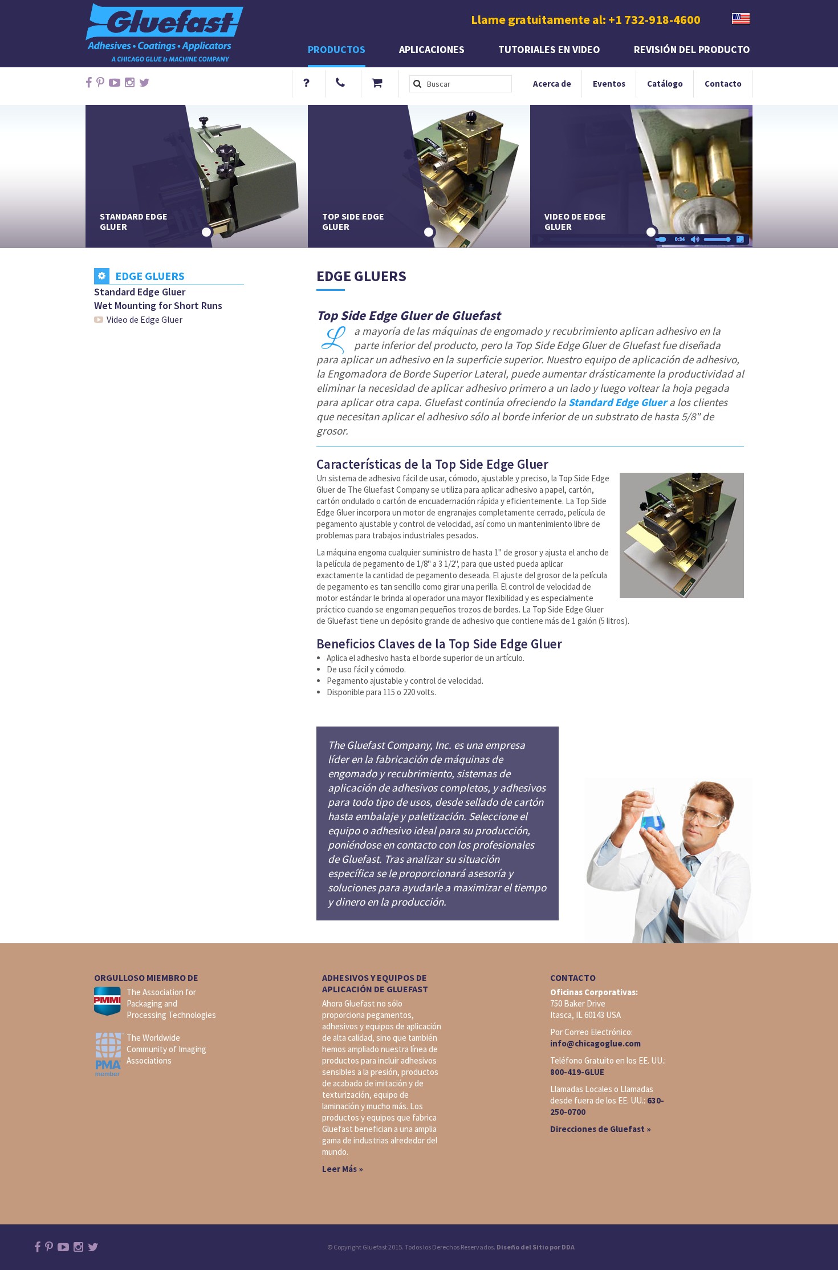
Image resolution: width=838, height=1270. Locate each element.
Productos (336, 49)
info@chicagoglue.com (595, 1043)
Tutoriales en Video (549, 49)
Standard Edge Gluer (139, 291)
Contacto (723, 83)
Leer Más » (342, 1168)
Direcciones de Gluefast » (600, 1128)
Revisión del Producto (692, 49)
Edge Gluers (150, 276)
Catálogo (665, 83)
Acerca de (552, 83)
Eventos (609, 83)
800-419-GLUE (577, 1071)
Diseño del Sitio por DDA (536, 1247)
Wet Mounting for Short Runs (158, 305)
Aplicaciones (432, 49)
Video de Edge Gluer (144, 319)
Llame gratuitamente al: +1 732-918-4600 (586, 19)
